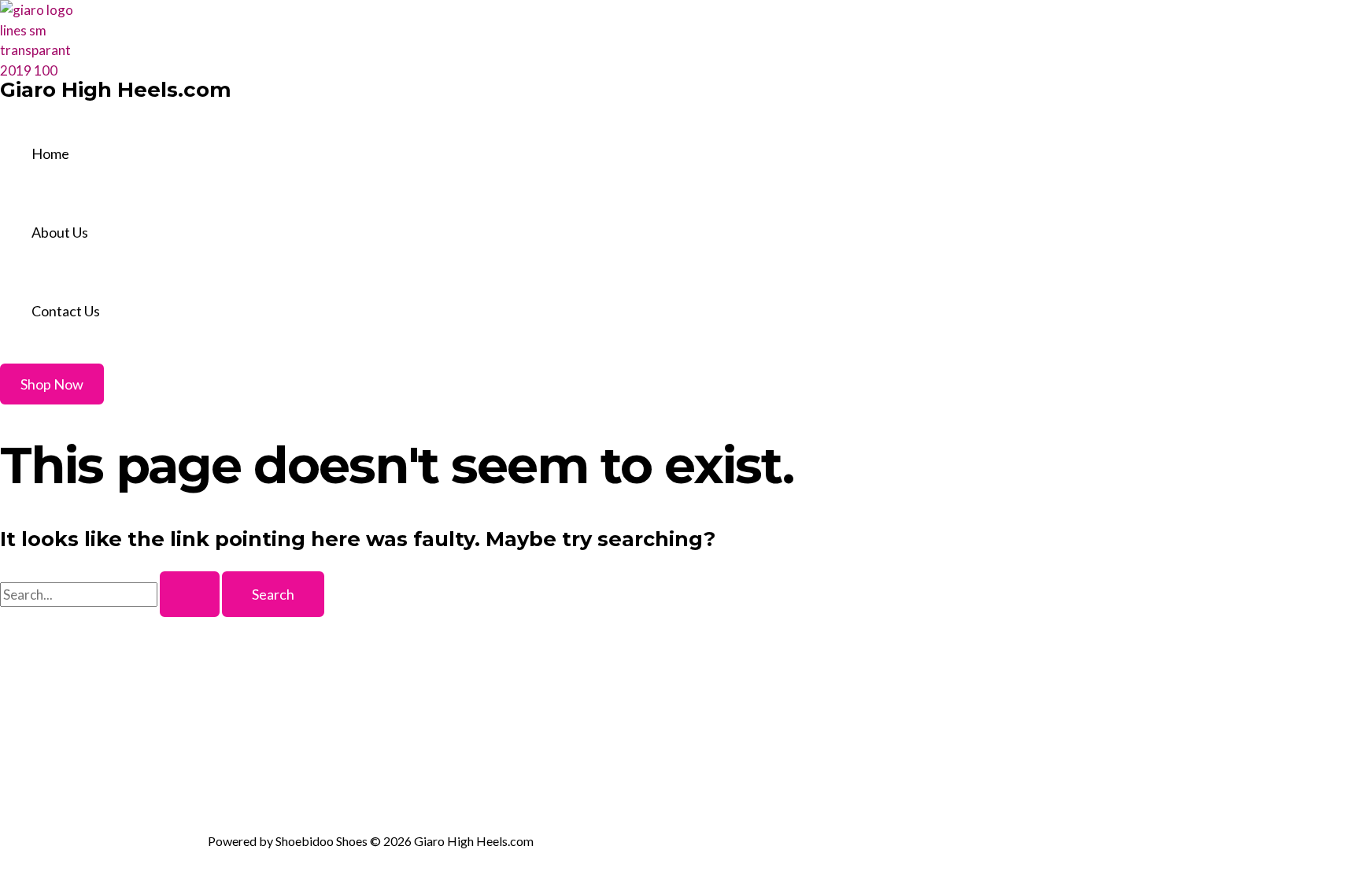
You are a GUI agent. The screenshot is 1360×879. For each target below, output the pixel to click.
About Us (59, 232)
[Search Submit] (190, 594)
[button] (52, 384)
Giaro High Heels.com (115, 89)
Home (50, 153)
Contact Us (65, 310)
